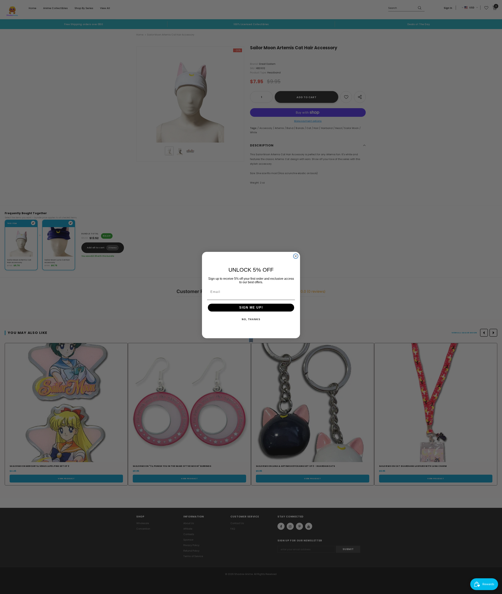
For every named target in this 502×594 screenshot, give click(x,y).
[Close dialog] (295, 256)
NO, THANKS (251, 319)
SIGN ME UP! (251, 307)
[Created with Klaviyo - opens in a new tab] (251, 340)
